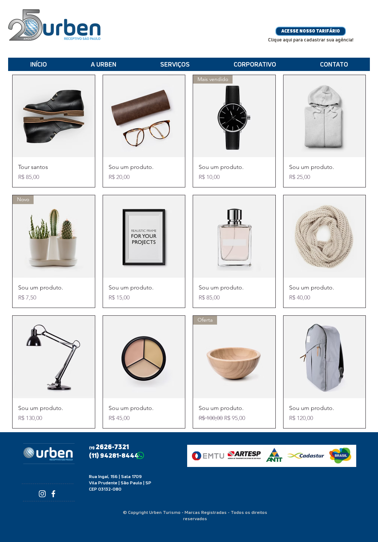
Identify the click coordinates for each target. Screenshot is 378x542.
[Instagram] (42, 493)
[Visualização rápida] (54, 116)
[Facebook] (53, 493)
